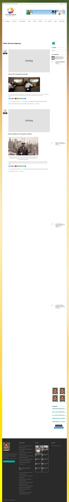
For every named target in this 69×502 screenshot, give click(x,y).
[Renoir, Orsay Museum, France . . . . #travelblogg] (60, 419)
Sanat (29, 21)
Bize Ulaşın (62, 21)
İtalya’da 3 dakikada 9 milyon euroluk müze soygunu (60, 62)
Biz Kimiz (61, 3)
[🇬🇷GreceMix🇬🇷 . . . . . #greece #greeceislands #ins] (63, 409)
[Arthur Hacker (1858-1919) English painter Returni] (54, 409)
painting (16, 101)
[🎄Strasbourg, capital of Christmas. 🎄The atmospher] (63, 413)
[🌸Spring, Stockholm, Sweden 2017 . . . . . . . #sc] (63, 422)
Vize (46, 21)
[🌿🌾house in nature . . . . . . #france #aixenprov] (63, 419)
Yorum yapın (37, 103)
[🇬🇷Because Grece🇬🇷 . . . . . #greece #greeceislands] (57, 413)
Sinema (49, 21)
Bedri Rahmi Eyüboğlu (34, 101)
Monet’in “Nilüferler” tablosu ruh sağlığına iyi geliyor (60, 143)
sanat (19, 101)
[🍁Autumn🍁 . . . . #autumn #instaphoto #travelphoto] (63, 416)
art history (25, 101)
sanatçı (32, 103)
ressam (30, 103)
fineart (14, 101)
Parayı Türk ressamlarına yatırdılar (18, 74)
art (11, 101)
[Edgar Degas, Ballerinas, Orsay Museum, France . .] (57, 419)
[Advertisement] (34, 30)
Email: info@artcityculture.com (9, 461)
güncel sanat (20, 103)
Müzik (55, 21)
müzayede (26, 103)
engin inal (16, 103)
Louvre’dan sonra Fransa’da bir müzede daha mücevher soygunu (60, 225)
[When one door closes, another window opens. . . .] (54, 422)
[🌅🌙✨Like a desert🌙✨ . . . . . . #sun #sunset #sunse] (57, 409)
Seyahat (40, 21)
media (24, 103)
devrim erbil (12, 103)
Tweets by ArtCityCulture (56, 445)
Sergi (35, 21)
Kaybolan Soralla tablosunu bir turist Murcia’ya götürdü (59, 57)
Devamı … (10, 96)
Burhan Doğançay (41, 101)
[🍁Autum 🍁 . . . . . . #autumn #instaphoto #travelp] (60, 416)
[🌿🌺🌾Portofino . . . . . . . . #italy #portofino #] (57, 422)
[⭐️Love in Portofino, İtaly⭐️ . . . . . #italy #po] (60, 422)
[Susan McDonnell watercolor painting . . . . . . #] (57, 416)
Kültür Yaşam (22, 21)
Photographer (12, 171)
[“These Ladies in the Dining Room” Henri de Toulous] (54, 416)
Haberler (7, 21)
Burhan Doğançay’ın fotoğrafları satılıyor (20, 134)
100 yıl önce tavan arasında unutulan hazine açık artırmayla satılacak (60, 306)
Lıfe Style (14, 21)
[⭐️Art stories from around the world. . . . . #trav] (60, 413)
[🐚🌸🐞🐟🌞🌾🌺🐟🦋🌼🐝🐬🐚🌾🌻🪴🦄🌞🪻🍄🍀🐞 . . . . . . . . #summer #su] (60, 409)
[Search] (53, 43)
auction (29, 101)
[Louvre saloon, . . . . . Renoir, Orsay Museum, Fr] (54, 419)
